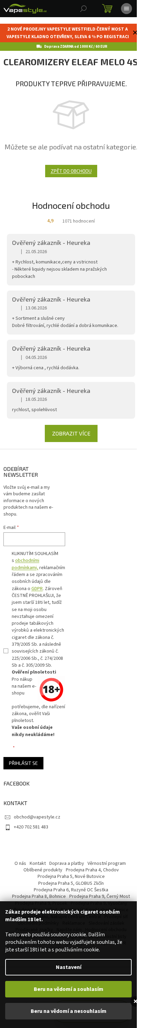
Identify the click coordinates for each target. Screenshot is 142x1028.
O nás (20, 863)
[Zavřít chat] (135, 1001)
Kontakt (38, 863)
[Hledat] (83, 8)
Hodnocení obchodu (71, 205)
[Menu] (126, 8)
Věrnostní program (107, 863)
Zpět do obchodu (71, 171)
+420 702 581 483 (31, 827)
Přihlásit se (23, 763)
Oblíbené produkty (42, 870)
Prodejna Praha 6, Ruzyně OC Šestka (71, 889)
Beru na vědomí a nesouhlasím (68, 1011)
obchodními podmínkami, (25, 564)
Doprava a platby (66, 863)
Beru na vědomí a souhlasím (68, 989)
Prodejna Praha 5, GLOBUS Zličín (71, 883)
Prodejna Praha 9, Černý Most (99, 896)
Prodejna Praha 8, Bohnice (39, 896)
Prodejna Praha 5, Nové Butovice (71, 876)
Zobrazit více (71, 433)
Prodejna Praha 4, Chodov (92, 870)
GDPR (37, 588)
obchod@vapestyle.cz (37, 817)
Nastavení (68, 967)
